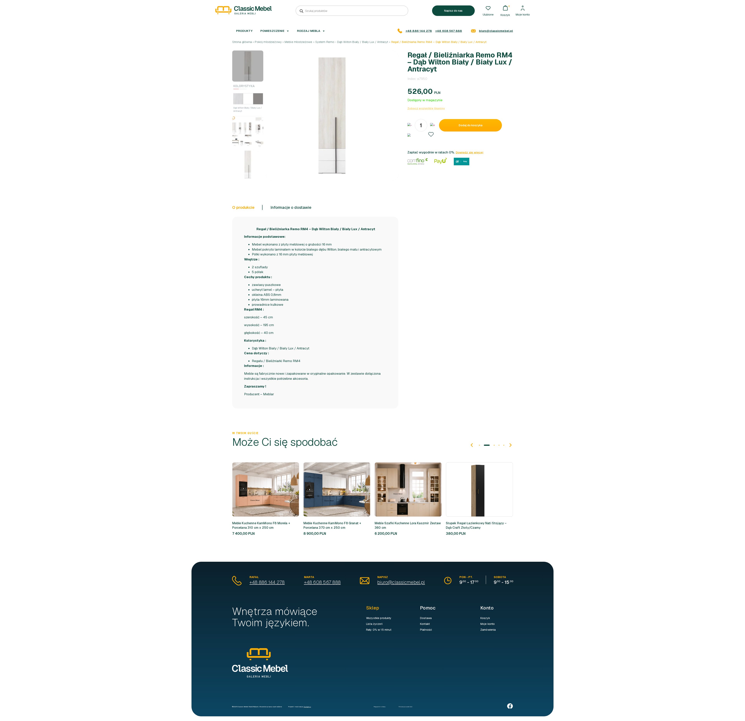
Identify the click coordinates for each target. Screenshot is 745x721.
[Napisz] (364, 580)
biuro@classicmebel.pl (496, 31)
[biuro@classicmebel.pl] (473, 31)
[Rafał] (237, 580)
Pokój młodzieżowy (268, 42)
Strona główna (242, 42)
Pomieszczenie (272, 31)
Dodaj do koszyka (470, 125)
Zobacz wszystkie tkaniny (426, 108)
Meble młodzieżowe (298, 42)
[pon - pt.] (447, 580)
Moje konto (523, 14)
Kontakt (425, 624)
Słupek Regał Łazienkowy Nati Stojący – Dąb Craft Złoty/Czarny (405, 525)
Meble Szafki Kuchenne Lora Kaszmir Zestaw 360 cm (336, 525)
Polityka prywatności (405, 707)
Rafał (254, 577)
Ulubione (488, 14)
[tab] (247, 207)
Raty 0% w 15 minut (379, 629)
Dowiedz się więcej (469, 152)
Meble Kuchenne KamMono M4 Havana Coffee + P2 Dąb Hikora (474, 525)
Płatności (426, 629)
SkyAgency (307, 707)
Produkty (244, 31)
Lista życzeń (374, 624)
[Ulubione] (488, 8)
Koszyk (485, 618)
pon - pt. (466, 577)
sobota (500, 577)
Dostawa (426, 618)
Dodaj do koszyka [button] (259, 489)
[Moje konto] (522, 8)
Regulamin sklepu (379, 707)
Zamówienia (488, 629)
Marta (309, 577)
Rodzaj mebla (309, 31)
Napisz (382, 577)
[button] (431, 134)
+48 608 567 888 (448, 31)
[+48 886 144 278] (400, 31)
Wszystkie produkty (379, 618)
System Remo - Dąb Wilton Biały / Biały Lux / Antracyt (351, 42)
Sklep (372, 608)
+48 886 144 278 (418, 31)
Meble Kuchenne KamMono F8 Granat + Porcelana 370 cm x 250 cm (261, 525)
